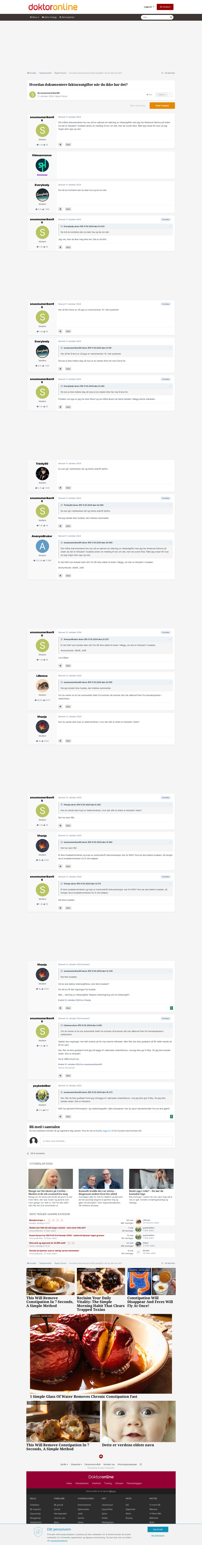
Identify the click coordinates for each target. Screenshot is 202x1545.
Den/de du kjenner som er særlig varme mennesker (54, 1250)
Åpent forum (61, 96)
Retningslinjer (68, 17)
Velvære (119, 1483)
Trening (108, 1483)
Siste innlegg (50, 17)
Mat (104, 1498)
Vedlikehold (35, 1522)
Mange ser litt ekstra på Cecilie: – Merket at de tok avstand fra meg (48, 1192)
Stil (127, 1505)
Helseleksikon (82, 1483)
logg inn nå (108, 1130)
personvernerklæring (59, 1541)
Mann (128, 1513)
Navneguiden (60, 1513)
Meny (35, 17)
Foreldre (59, 1498)
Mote (129, 1498)
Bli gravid (58, 1505)
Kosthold (96, 1483)
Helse (69, 1483)
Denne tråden (160, 17)
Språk (63, 1464)
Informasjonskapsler (127, 1464)
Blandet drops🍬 (37, 1220)
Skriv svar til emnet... (55, 1141)
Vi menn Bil (155, 1505)
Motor (153, 1498)
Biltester (153, 1509)
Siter (68, 144)
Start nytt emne (137, 105)
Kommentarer (84, 1505)
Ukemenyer (107, 1505)
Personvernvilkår (93, 1464)
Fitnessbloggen (134, 1483)
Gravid (57, 1509)
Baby (56, 1522)
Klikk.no (112, 1491)
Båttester (154, 1518)
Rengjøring (35, 1518)
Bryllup (129, 1518)
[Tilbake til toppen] (101, 1456)
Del (150, 94)
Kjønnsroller (83, 1509)
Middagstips (108, 1522)
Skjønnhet (130, 1509)
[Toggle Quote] (62, 226)
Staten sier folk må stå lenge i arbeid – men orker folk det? (57, 1228)
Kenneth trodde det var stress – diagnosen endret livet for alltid (98, 1192)
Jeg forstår (158, 1529)
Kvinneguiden (86, 1498)
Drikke (105, 1518)
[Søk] (171, 17)
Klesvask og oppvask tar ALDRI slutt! (47, 1243)
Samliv (81, 1518)
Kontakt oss (109, 1464)
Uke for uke (59, 1518)
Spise (104, 1513)
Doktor (101, 1476)
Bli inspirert (35, 1509)
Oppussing (35, 1513)
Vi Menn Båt (155, 1513)
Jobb (80, 1513)
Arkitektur (34, 1505)
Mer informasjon (157, 1536)
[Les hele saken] (50, 1179)
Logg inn (148, 7)
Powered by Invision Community (101, 1468)
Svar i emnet (162, 105)
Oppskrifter (107, 1509)
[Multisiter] (60, 144)
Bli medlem (165, 7)
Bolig (33, 1498)
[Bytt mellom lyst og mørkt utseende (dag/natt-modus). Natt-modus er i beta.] (141, 1464)
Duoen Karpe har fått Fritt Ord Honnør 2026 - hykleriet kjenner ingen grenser (66, 1235)
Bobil (152, 1522)
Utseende (76, 1464)
